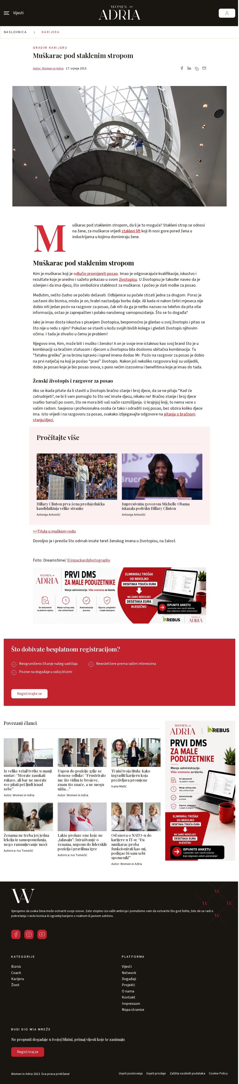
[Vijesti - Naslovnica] (119, 13)
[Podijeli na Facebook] (182, 68)
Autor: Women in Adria (48, 68)
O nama (128, 991)
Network (129, 973)
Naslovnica (15, 32)
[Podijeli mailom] (204, 68)
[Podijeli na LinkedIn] (189, 68)
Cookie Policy (218, 1074)
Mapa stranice (133, 1010)
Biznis (16, 966)
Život (15, 985)
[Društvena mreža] (16, 934)
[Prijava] (227, 13)
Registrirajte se (29, 693)
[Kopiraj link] (197, 69)
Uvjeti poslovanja (131, 1074)
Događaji (129, 979)
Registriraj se (27, 1051)
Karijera (51, 32)
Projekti (128, 985)
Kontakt (128, 997)
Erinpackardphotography (88, 560)
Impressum (131, 1004)
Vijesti (127, 966)
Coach (16, 973)
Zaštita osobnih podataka (187, 1074)
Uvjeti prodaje (156, 1074)
